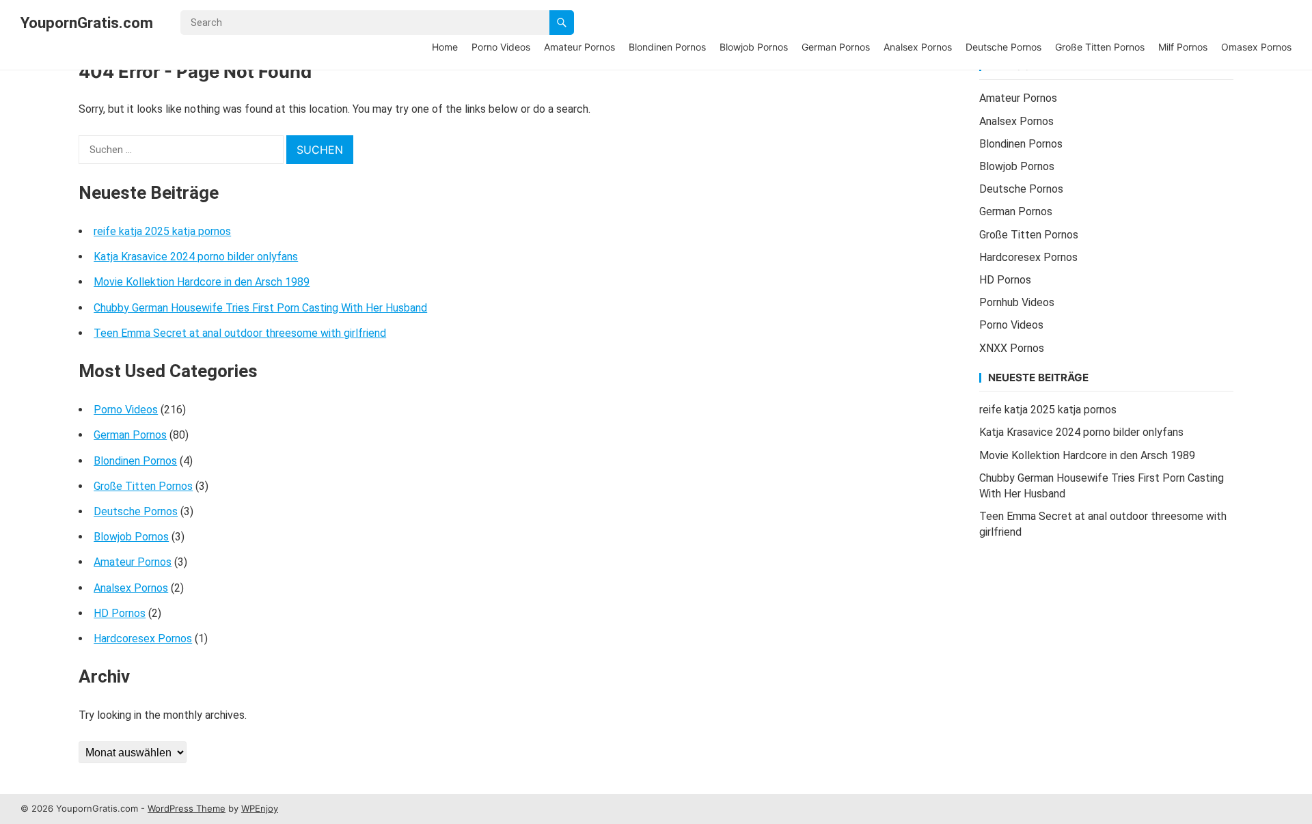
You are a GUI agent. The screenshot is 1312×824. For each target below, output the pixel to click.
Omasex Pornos (1256, 47)
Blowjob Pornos (754, 47)
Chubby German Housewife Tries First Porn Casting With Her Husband (260, 307)
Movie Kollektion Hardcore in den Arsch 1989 (202, 281)
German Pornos (836, 47)
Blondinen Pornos (667, 47)
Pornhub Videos (1016, 302)
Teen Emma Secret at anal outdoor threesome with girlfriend (240, 333)
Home (445, 47)
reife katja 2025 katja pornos (162, 231)
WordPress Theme (187, 808)
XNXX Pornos (1011, 348)
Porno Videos (501, 47)
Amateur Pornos (579, 47)
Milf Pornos (1182, 47)
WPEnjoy (259, 808)
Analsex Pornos (918, 47)
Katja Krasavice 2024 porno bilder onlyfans (196, 256)
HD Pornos (120, 613)
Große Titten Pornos (1100, 47)
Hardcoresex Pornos (143, 638)
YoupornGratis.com (86, 22)
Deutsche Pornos (1003, 47)
